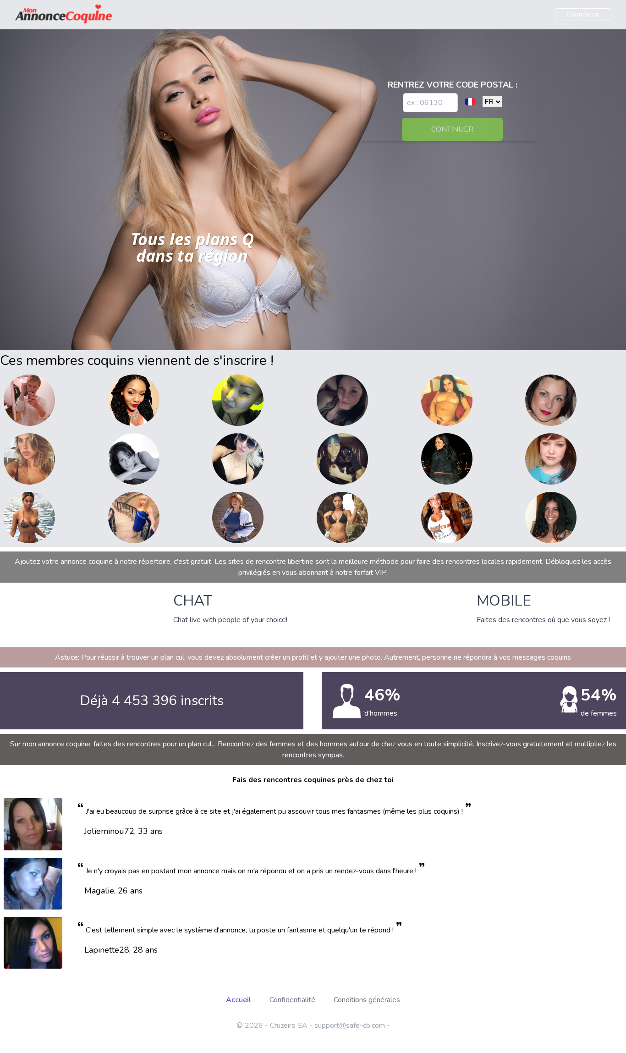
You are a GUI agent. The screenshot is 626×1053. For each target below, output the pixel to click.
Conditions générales (367, 1000)
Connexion (583, 14)
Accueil (238, 1000)
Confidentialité (292, 1000)
